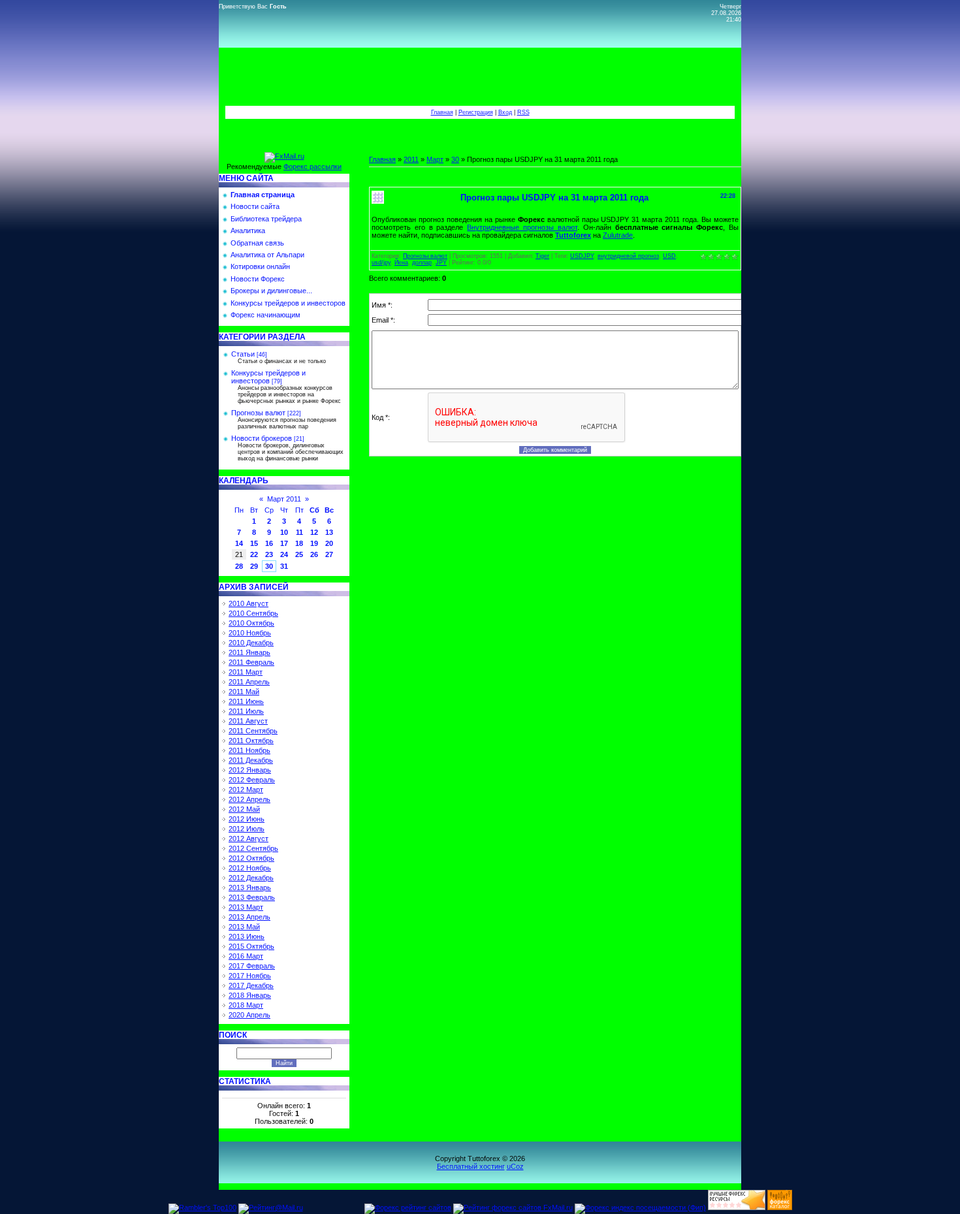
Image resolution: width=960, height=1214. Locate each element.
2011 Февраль (251, 662)
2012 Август (248, 838)
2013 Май (244, 927)
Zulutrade (618, 235)
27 (329, 554)
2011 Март (246, 672)
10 (284, 532)
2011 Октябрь (251, 740)
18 (299, 543)
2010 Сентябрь (253, 613)
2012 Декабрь (251, 878)
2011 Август (248, 721)
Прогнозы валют (258, 413)
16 (269, 543)
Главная (442, 112)
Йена (401, 262)
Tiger (542, 256)
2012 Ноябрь (250, 868)
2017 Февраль (252, 966)
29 (254, 566)
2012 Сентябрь (253, 848)
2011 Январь (249, 652)
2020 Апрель (249, 1015)
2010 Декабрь (251, 643)
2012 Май (244, 809)
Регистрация (475, 112)
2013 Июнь (246, 936)
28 (239, 566)
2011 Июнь (246, 701)
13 (329, 532)
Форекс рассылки (312, 166)
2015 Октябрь (251, 946)
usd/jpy (381, 262)
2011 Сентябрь (253, 731)
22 (254, 554)
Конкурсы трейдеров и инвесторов (268, 377)
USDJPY (582, 256)
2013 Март (246, 907)
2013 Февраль (252, 897)
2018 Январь (250, 995)
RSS (523, 112)
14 (239, 543)
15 (254, 543)
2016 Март (246, 956)
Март (434, 159)
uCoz (515, 1166)
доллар (422, 262)
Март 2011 (284, 499)
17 (284, 543)
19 (314, 543)
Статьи (243, 354)
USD (669, 256)
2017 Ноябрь (250, 976)
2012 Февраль (252, 780)
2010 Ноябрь (250, 633)
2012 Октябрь (251, 858)
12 (314, 532)
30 (269, 566)
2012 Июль (246, 829)
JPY (441, 262)
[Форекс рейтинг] (736, 1207)
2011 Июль (246, 711)
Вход (505, 112)
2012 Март (246, 789)
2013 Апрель (249, 917)
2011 (411, 159)
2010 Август (248, 603)
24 (284, 554)
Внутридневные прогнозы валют (522, 227)
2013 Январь (250, 887)
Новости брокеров (261, 438)
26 (314, 554)
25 (299, 554)
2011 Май (244, 691)
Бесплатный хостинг (471, 1166)
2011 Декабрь (251, 760)
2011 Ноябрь (249, 750)
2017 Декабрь (251, 985)
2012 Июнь (246, 819)
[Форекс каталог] (779, 1207)
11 (299, 532)
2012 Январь (250, 770)
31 (284, 566)
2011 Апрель (249, 682)
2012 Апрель (249, 799)
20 (329, 543)
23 (269, 554)
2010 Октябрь (251, 623)
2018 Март (246, 1005)
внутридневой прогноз (628, 256)
